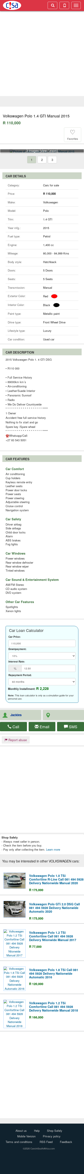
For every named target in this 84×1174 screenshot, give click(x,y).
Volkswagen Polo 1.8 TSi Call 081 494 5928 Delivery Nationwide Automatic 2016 (53, 973)
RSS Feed (46, 1142)
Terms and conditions (19, 1142)
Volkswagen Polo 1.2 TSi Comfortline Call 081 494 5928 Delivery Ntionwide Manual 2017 (52, 936)
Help (37, 1131)
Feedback (66, 1142)
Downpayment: (17, 649)
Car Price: (14, 637)
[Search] (52, 5)
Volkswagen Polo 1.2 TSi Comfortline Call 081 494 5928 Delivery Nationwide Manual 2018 (53, 1006)
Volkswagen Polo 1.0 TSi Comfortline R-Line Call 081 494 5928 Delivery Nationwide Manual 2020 (56, 879)
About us (21, 1131)
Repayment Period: (20, 675)
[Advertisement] (42, 54)
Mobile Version (26, 1136)
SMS (72, 726)
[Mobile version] (64, 5)
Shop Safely (54, 1131)
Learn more (53, 849)
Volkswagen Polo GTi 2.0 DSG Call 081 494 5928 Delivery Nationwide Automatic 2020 (54, 908)
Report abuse (17, 740)
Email (44, 726)
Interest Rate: (16, 661)
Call (15, 726)
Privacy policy (52, 1136)
